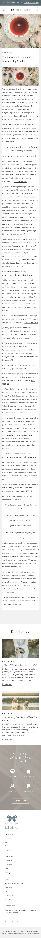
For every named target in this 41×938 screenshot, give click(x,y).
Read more (7, 684)
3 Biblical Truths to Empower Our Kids (19, 665)
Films (7, 869)
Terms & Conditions (26, 931)
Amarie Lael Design (33, 933)
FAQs (7, 891)
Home (7, 838)
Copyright (10, 933)
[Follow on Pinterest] (17, 921)
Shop (7, 842)
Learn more (20, 801)
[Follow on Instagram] (11, 921)
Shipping (8, 887)
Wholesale (9, 895)
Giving (7, 873)
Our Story (9, 865)
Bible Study (7, 52)
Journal (8, 850)
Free (7, 846)
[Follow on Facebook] (6, 921)
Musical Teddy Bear (31, 3)
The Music (9, 861)
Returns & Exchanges (14, 883)
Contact (8, 899)
